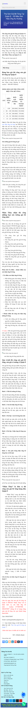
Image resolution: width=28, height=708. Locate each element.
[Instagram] (17, 700)
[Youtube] (20, 700)
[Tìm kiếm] (25, 7)
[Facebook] (7, 700)
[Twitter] (10, 700)
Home (5, 22)
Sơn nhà (9, 22)
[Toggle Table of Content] (22, 68)
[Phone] (24, 704)
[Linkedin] (14, 700)
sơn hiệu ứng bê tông (8, 124)
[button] (25, 3)
